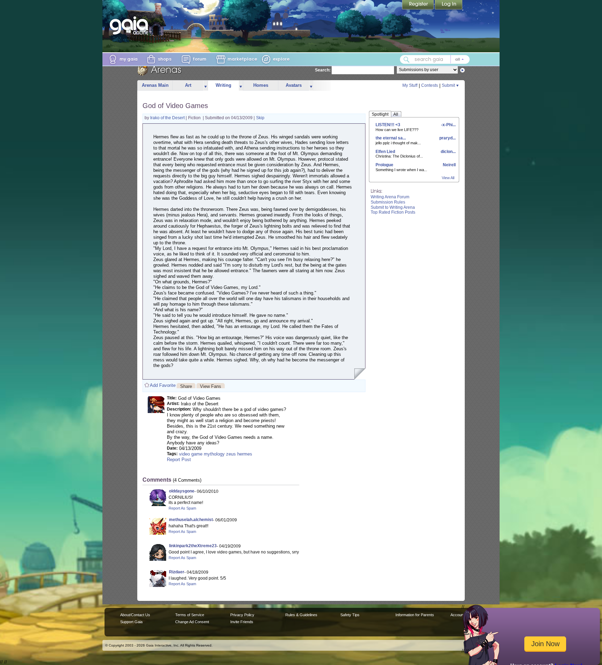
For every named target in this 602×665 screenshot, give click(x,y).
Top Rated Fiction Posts (393, 212)
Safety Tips (350, 615)
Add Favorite (163, 385)
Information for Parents (414, 615)
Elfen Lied (385, 151)
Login (449, 5)
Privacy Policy (242, 615)
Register (418, 5)
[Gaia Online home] (131, 25)
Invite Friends (241, 622)
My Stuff (409, 85)
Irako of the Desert (168, 117)
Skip (260, 117)
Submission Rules (388, 202)
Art (188, 85)
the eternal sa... (391, 138)
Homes (260, 85)
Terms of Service (189, 615)
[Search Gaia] (406, 59)
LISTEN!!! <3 (388, 124)
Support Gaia (131, 622)
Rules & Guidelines (301, 615)
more (205, 86)
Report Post (179, 459)
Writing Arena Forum (390, 196)
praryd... (447, 138)
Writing (223, 85)
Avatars (294, 85)
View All (448, 178)
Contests (429, 85)
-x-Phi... (448, 124)
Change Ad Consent (192, 622)
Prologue (384, 164)
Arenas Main (155, 85)
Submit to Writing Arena (393, 207)
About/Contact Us (135, 615)
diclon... (448, 151)
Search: (323, 70)
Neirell (449, 164)
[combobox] (435, 59)
